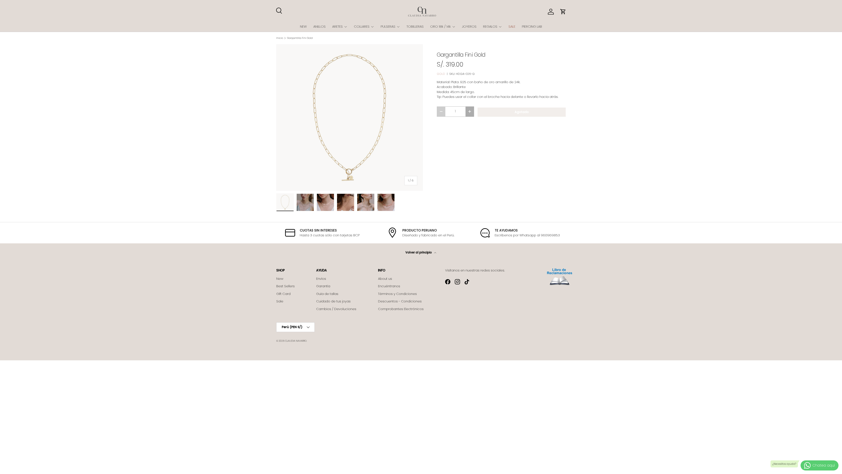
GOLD (441, 74)
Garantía (323, 286)
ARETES (337, 26)
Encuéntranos (389, 286)
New (279, 278)
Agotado (522, 112)
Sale (279, 301)
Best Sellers (285, 286)
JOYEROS (469, 26)
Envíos (321, 278)
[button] (563, 11)
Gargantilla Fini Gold (300, 38)
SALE (511, 26)
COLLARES (361, 26)
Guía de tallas (327, 293)
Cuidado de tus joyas (333, 301)
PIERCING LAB (532, 26)
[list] (350, 118)
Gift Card (283, 293)
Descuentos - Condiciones (400, 301)
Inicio (279, 38)
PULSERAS (388, 26)
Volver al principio (418, 252)
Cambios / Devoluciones (336, 309)
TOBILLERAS (415, 26)
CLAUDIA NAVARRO (296, 341)
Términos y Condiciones (397, 293)
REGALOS (490, 26)
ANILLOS (319, 26)
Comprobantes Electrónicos (401, 309)
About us (385, 278)
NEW (303, 26)
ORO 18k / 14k (440, 26)
